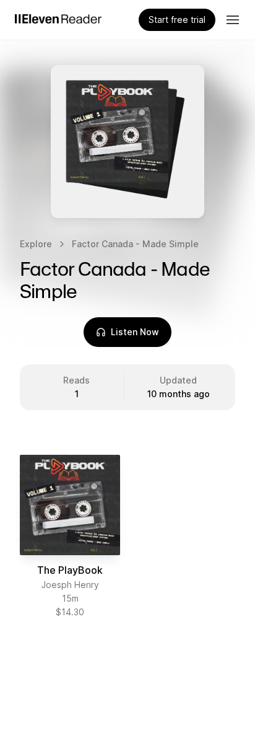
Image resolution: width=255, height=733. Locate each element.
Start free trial (177, 19)
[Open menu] (232, 19)
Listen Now (135, 332)
